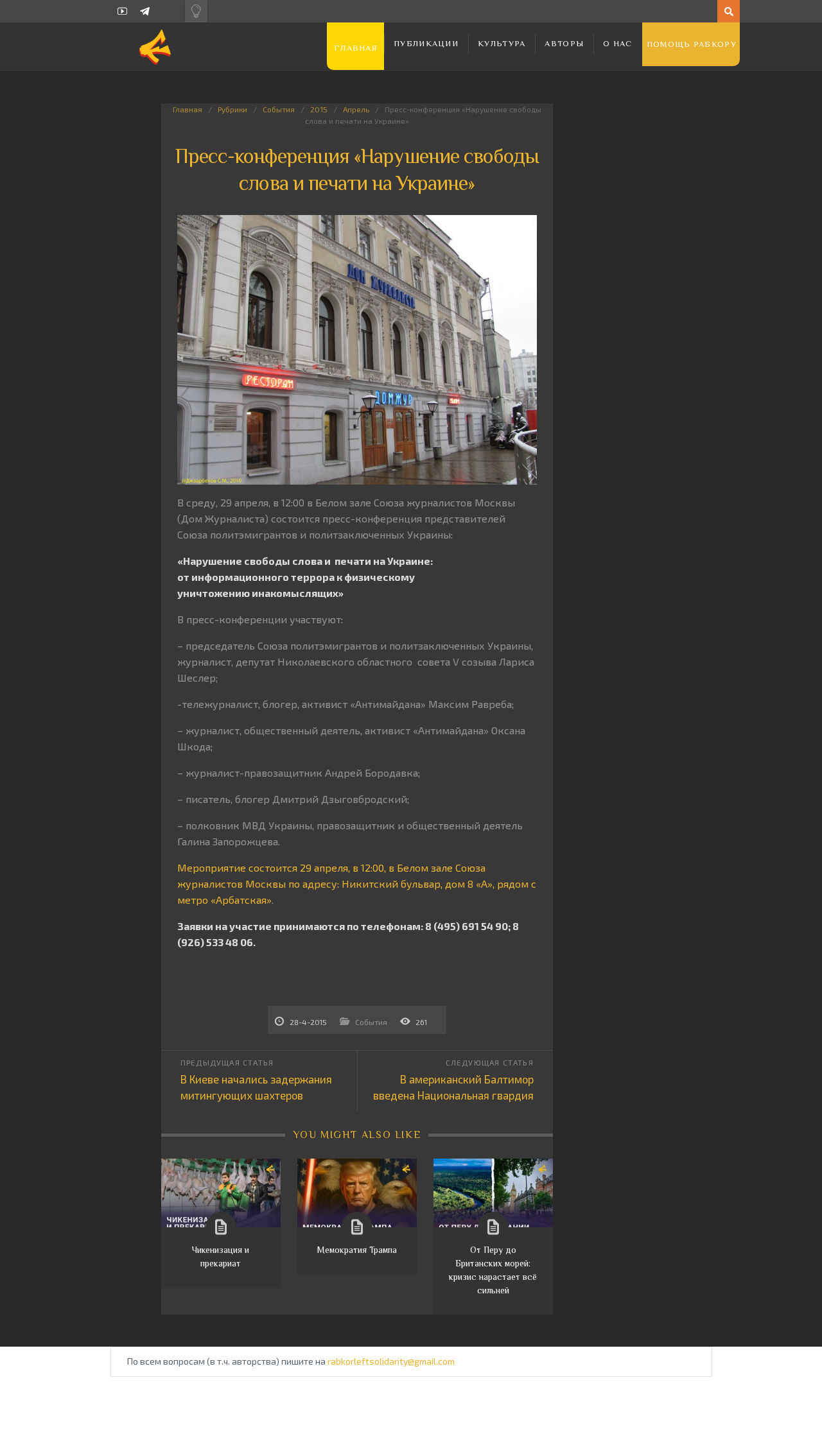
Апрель (356, 109)
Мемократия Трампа (357, 1250)
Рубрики (232, 109)
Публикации (426, 43)
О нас (618, 43)
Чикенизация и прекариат (220, 1256)
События (279, 109)
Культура (501, 43)
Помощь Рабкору (692, 44)
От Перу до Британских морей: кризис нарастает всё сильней (493, 1270)
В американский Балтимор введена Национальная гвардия (453, 1087)
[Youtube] (122, 11)
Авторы (564, 43)
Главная (355, 48)
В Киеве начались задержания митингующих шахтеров (256, 1087)
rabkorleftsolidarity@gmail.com (391, 1361)
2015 (319, 109)
